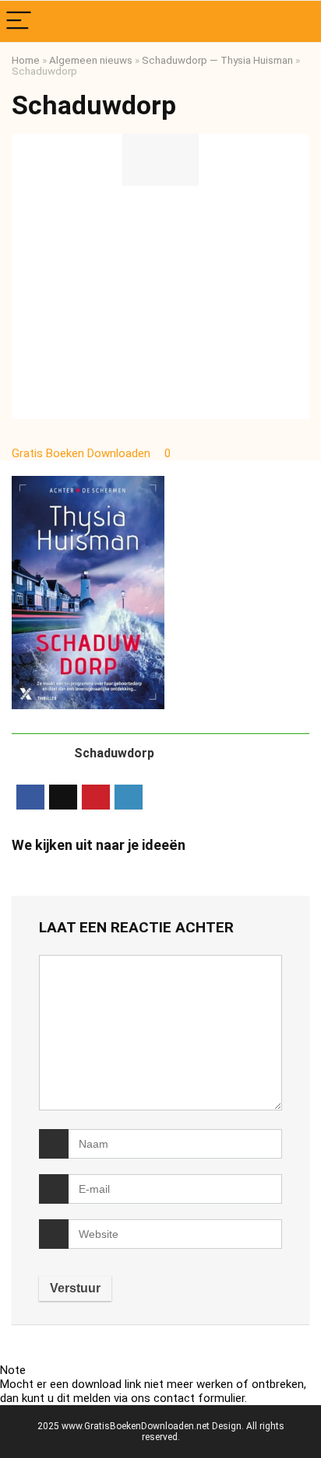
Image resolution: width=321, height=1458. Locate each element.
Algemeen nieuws (90, 60)
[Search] (297, 21)
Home (26, 60)
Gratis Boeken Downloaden (82, 453)
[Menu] (18, 21)
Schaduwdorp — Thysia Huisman (217, 60)
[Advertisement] (160, 302)
